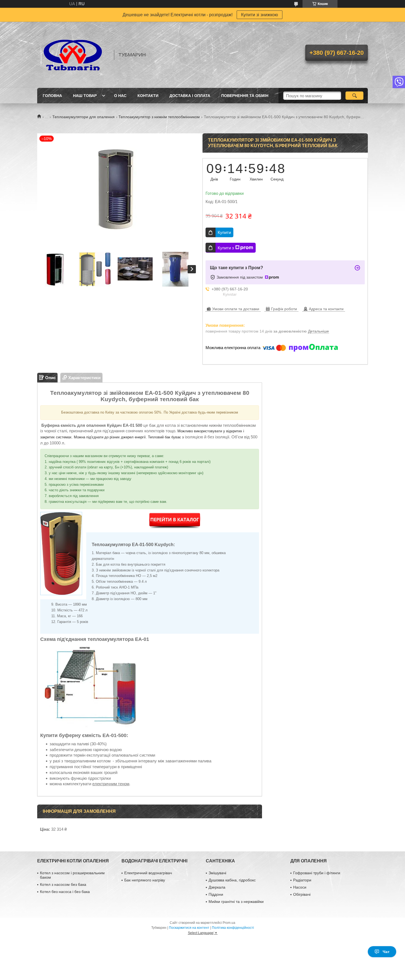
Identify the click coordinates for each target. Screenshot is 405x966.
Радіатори (302, 880)
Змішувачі (217, 873)
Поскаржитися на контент (189, 928)
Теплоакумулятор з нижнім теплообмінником (159, 117)
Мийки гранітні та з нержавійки (236, 901)
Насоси (299, 887)
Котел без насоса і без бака (65, 891)
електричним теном (110, 783)
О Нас (120, 95)
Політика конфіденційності (233, 928)
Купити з (226, 247)
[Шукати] (354, 95)
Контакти (147, 95)
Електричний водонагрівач (148, 873)
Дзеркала (217, 887)
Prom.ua (229, 923)
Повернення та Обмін (244, 95)
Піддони (216, 894)
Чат (386, 951)
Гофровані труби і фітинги (316, 873)
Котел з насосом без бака (63, 884)
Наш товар (85, 95)
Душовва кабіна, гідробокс (232, 880)
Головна (52, 95)
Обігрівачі (301, 894)
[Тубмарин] (73, 55)
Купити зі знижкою (259, 14)
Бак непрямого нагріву (144, 880)
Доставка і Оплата (189, 95)
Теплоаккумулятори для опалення (83, 117)
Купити (224, 232)
